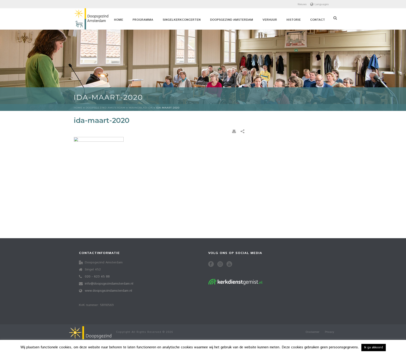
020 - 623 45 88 (97, 276)
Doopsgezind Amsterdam (231, 20)
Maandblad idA (141, 107)
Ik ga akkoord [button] (373, 347)
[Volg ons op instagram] (220, 264)
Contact (317, 20)
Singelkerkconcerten (182, 20)
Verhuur (269, 20)
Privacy (329, 332)
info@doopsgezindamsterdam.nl (109, 284)
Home (118, 20)
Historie (293, 20)
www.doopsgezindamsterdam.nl (108, 291)
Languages (322, 4)
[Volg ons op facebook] (211, 264)
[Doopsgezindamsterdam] (90, 339)
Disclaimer (312, 332)
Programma (143, 20)
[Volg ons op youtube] (229, 264)
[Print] (234, 131)
